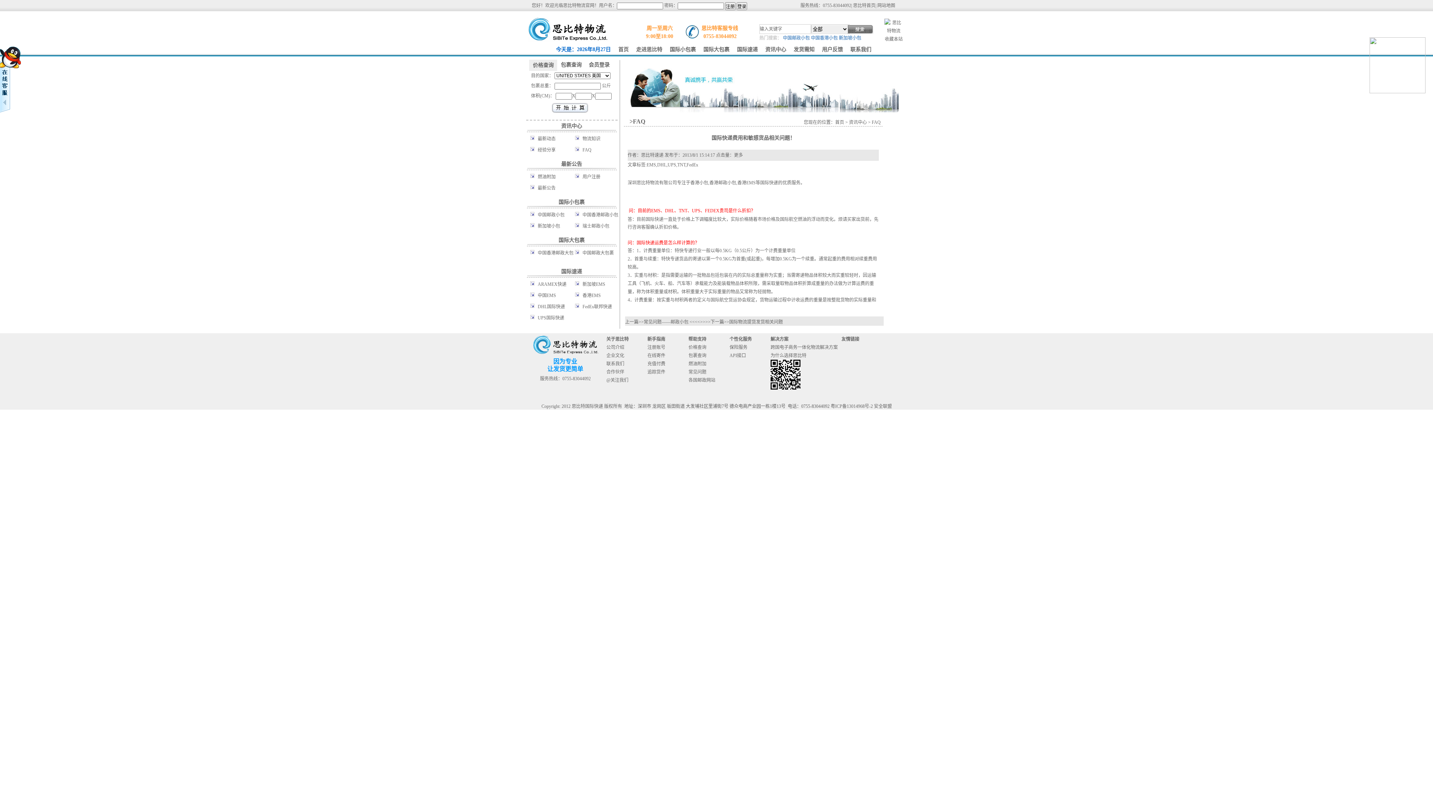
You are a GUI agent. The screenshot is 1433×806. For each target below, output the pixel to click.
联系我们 (615, 363)
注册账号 (656, 347)
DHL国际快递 (551, 306)
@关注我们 (617, 380)
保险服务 (738, 347)
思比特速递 (652, 155)
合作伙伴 (615, 372)
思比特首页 (864, 5)
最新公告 (547, 188)
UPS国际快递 (551, 318)
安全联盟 (883, 406)
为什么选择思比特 (788, 355)
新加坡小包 (850, 38)
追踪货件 (656, 372)
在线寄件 (656, 355)
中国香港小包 (824, 38)
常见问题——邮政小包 (666, 322)
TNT (681, 165)
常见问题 (697, 372)
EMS (651, 165)
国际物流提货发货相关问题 (756, 322)
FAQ (587, 150)
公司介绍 (615, 347)
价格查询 (697, 347)
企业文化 (615, 355)
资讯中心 (858, 122)
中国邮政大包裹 (598, 253)
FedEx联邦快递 (597, 306)
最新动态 (547, 138)
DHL (661, 165)
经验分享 (547, 150)
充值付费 (656, 363)
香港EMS (592, 295)
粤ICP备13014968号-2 (852, 406)
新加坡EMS (594, 284)
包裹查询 (697, 355)
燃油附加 (547, 176)
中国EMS (547, 295)
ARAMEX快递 (552, 284)
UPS (672, 165)
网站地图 (886, 5)
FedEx (692, 165)
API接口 (738, 355)
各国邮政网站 (702, 380)
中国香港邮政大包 (556, 253)
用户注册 (591, 176)
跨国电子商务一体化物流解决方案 (804, 347)
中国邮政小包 (796, 38)
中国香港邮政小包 (600, 215)
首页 (839, 122)
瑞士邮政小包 (596, 226)
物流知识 (591, 138)
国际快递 (769, 182)
